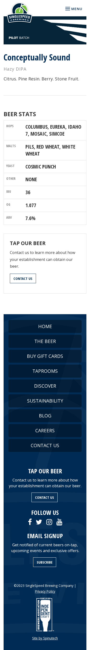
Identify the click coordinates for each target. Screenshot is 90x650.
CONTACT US (22, 278)
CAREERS (45, 430)
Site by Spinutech (45, 638)
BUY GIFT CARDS (45, 356)
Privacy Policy (45, 591)
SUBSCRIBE (45, 562)
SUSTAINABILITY (45, 400)
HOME (45, 326)
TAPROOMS (45, 371)
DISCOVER (45, 386)
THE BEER (45, 341)
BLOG (45, 415)
